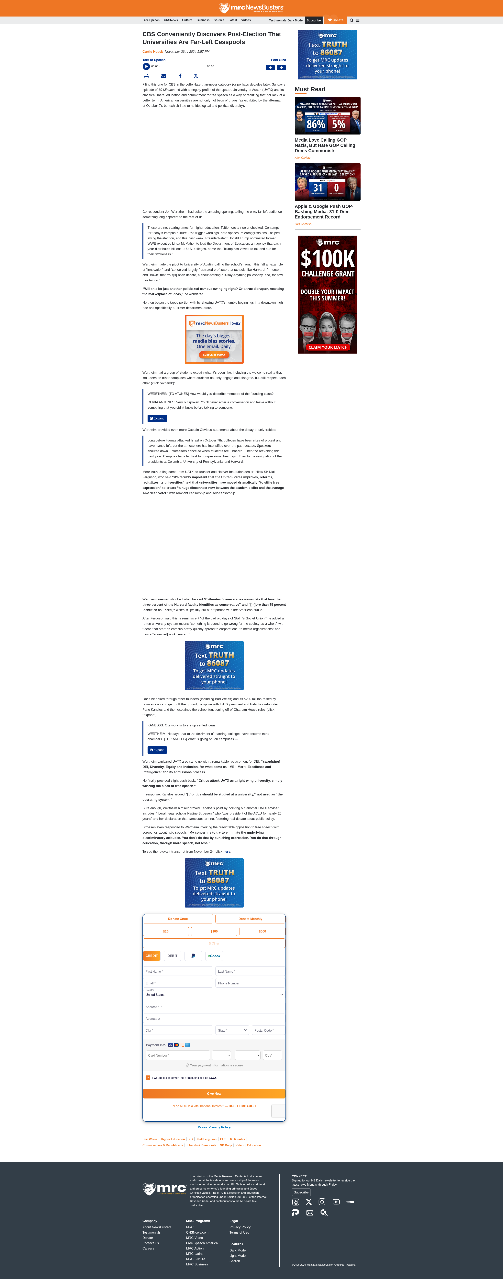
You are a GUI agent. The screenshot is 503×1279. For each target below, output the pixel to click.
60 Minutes (237, 1139)
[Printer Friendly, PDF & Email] (163, 76)
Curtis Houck (152, 51)
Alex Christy (302, 157)
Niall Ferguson (206, 1139)
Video (239, 1145)
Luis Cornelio (303, 224)
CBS (223, 1139)
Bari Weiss (149, 1139)
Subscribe (314, 20)
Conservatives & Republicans (162, 1145)
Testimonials (277, 20)
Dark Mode (295, 20)
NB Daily (226, 1145)
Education (254, 1145)
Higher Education (173, 1139)
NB (190, 1139)
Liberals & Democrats (201, 1145)
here (226, 851)
